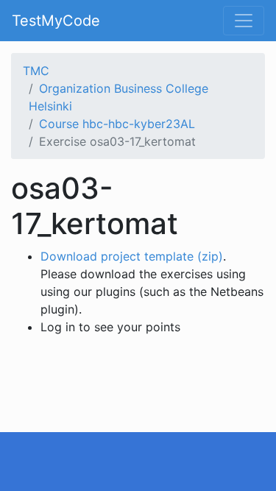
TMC (36, 70)
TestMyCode (56, 20)
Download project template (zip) (131, 256)
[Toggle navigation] (243, 20)
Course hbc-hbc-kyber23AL (117, 123)
